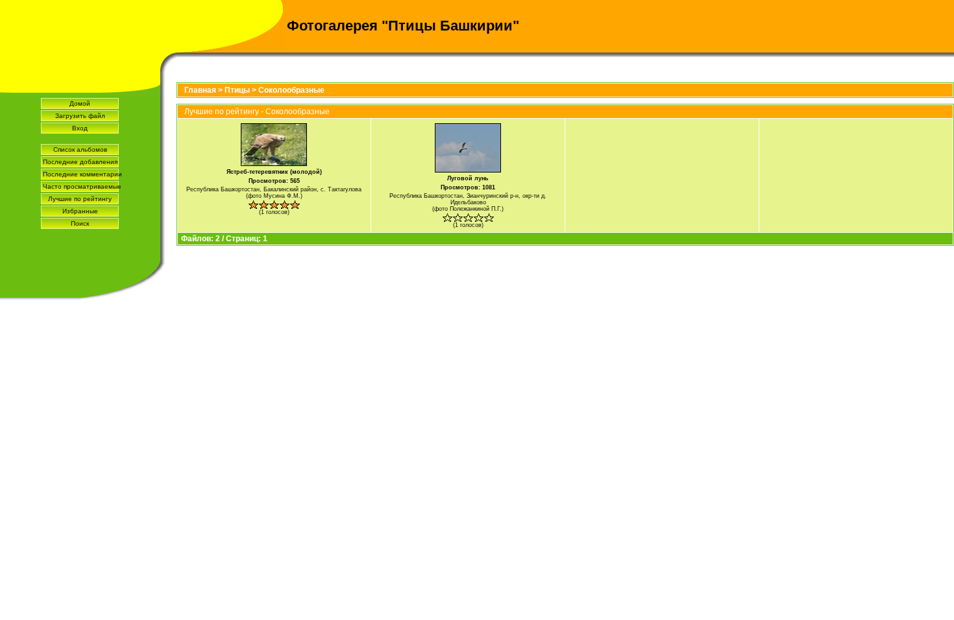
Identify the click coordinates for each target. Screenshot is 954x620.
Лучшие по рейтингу (80, 198)
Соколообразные (291, 90)
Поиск (80, 223)
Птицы (237, 90)
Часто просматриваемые (81, 186)
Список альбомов (80, 149)
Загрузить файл (80, 115)
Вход (80, 128)
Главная (200, 90)
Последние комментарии (81, 174)
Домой (79, 103)
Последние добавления (80, 161)
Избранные (80, 211)
